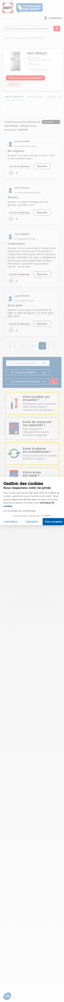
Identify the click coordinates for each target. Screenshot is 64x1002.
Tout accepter (53, 521)
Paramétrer (32, 521)
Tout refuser (11, 521)
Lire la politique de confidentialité (19, 510)
